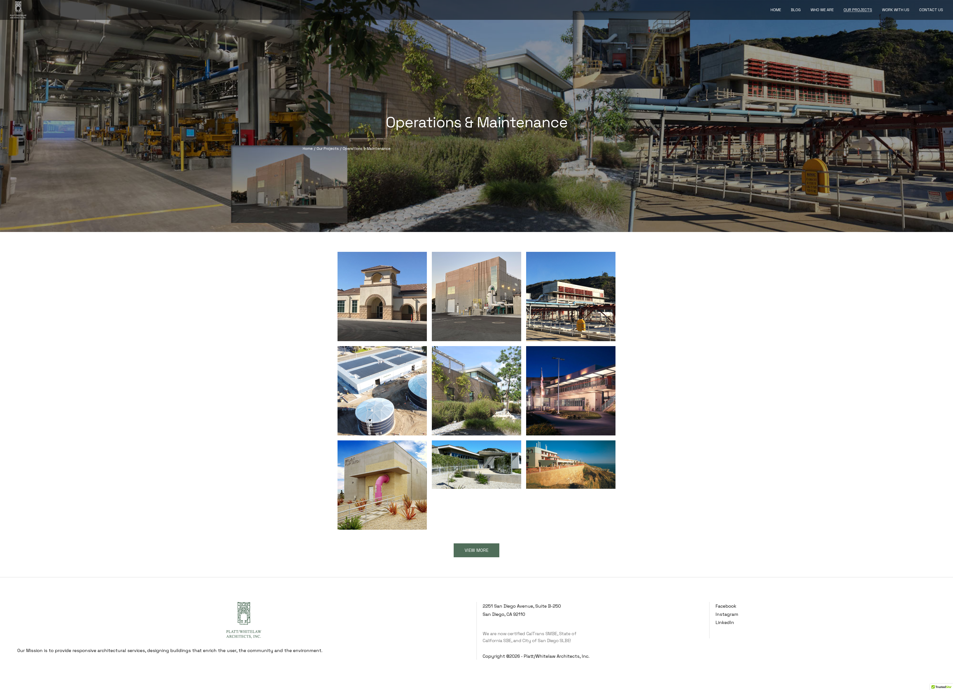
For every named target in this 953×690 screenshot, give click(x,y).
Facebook (725, 606)
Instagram (726, 614)
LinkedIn (724, 622)
